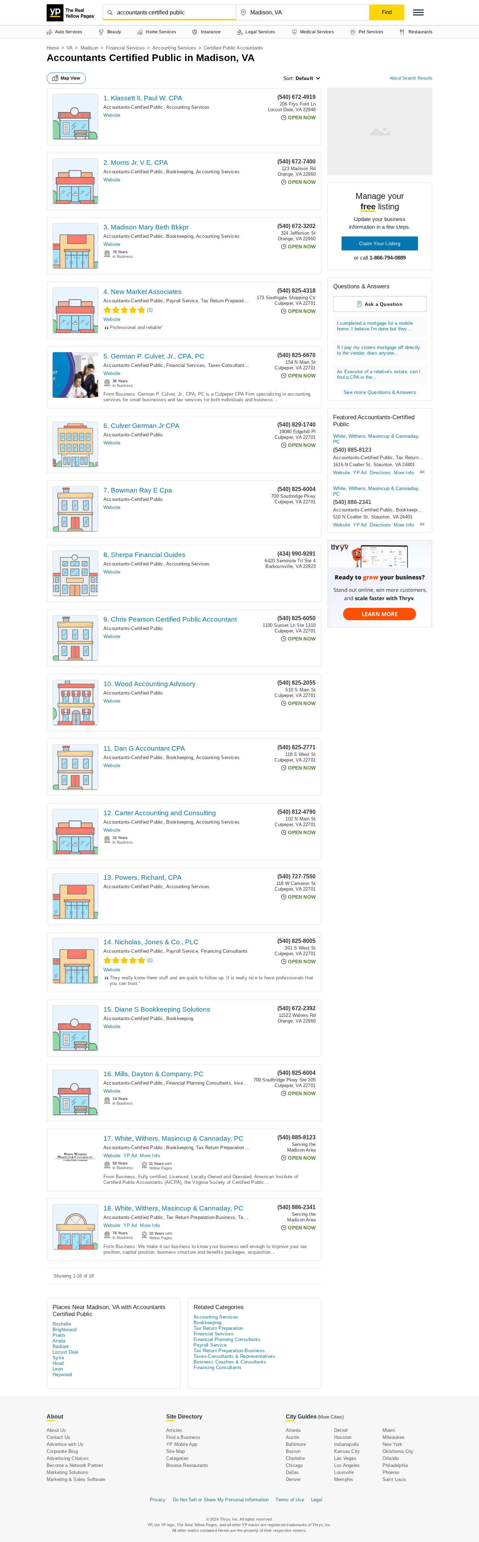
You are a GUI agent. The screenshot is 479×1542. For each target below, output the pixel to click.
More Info (150, 1155)
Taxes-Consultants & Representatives (247, 365)
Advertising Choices (68, 1458)
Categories (177, 1458)
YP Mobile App (181, 1444)
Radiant (61, 1346)
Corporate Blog (62, 1451)
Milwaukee (394, 1437)
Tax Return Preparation (225, 300)
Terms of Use (290, 1499)
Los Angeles (347, 1465)
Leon (58, 1369)
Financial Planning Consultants (198, 1083)
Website (111, 115)
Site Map (175, 1451)
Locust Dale (65, 1352)
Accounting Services (174, 48)
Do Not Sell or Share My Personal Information (221, 1499)
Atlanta (293, 1430)
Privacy (158, 1499)
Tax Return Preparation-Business (230, 1147)
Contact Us (58, 1437)
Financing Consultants (224, 951)
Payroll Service (182, 300)
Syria (58, 1357)
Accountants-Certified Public (133, 107)
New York (393, 1444)
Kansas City (347, 1451)
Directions (380, 472)
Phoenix (391, 1472)
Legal (316, 1499)
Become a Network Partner (75, 1465)
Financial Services (125, 48)
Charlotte (295, 1458)
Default (304, 78)
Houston (342, 1437)
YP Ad (130, 1155)
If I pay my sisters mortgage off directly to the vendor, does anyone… (378, 350)
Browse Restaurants (187, 1465)
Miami (389, 1430)
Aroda (59, 1340)
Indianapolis (346, 1444)
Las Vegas (345, 1458)
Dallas (292, 1472)
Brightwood (64, 1329)
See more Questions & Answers (380, 392)
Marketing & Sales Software (76, 1479)
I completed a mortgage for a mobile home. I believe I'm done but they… (375, 326)
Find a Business (183, 1437)
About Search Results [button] (411, 78)
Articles (174, 1430)
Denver (293, 1479)
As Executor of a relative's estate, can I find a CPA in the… (378, 374)
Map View (70, 78)
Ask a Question (384, 304)
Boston (293, 1451)
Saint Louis (394, 1479)
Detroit (341, 1430)
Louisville (344, 1472)
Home (53, 48)
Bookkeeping (179, 171)
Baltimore (296, 1444)
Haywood (62, 1374)
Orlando (391, 1458)
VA (70, 48)
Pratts (59, 1335)
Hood (58, 1363)
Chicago (294, 1465)
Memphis (343, 1479)
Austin (292, 1437)
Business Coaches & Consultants (230, 1362)
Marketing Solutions (67, 1472)
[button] (418, 12)
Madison (89, 48)
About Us (56, 1430)
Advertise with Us (65, 1444)
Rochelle (62, 1324)
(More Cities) (331, 1417)
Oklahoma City (398, 1451)
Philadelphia (395, 1465)
